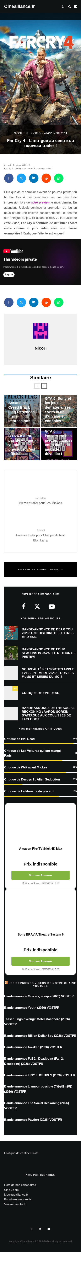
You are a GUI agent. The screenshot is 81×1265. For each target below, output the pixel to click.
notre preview (40, 202)
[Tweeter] (21, 178)
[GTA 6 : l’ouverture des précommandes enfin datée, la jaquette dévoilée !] (59, 444)
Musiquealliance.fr (16, 1194)
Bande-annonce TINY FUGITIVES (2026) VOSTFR (39, 1075)
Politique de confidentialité (21, 1153)
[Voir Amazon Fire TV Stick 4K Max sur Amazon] (40, 825)
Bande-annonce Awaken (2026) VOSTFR (33, 1047)
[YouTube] (48, 1229)
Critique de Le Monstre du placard (29, 791)
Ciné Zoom (11, 1189)
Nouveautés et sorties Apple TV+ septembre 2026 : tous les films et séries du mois (48, 672)
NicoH (18, 133)
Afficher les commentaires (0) (38, 569)
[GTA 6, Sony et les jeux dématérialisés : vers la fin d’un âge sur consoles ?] (59, 411)
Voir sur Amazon (40, 875)
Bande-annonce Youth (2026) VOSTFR (31, 1007)
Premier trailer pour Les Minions (40, 501)
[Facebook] (32, 1229)
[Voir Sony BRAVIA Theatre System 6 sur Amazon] (40, 910)
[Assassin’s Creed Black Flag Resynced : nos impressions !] (22, 411)
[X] (40, 1229)
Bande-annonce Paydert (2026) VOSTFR (33, 1119)
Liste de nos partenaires (20, 1184)
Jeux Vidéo (33, 133)
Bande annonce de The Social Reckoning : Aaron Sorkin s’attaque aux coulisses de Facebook (48, 713)
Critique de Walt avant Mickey (25, 767)
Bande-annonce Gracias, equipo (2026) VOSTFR (39, 996)
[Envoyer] (46, 178)
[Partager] (9, 178)
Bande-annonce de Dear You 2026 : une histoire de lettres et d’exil (48, 633)
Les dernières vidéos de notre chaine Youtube (42, 985)
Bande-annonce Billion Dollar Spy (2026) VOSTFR (40, 1035)
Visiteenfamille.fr (15, 1204)
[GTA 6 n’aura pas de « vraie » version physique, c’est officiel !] (22, 444)
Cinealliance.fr (19, 6)
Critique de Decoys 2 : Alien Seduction (32, 779)
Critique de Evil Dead (40, 693)
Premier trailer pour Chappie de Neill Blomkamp (40, 535)
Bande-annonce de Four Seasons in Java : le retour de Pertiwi (49, 652)
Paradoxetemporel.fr (17, 1199)
